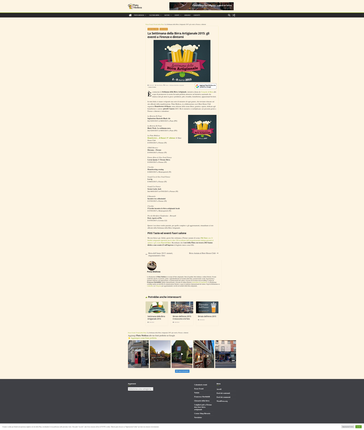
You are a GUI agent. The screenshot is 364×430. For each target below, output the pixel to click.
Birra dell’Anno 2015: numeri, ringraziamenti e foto (160, 254)
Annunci (187, 15)
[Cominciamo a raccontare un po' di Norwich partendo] (225, 354)
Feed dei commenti (223, 397)
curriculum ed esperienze (199, 282)
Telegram (158, 286)
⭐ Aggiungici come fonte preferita (142, 338)
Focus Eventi (149, 24)
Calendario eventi (200, 384)
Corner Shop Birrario (202, 413)
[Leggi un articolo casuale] (233, 15)
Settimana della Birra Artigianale (176, 85)
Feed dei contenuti (223, 393)
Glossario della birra (201, 400)
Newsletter (198, 417)
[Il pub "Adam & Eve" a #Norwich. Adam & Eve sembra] (160, 354)
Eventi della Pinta (159, 24)
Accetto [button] (358, 427)
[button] (145, 15)
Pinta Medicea (139, 15)
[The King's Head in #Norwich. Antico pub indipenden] (203, 354)
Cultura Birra (154, 15)
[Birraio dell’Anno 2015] (207, 302)
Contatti (197, 15)
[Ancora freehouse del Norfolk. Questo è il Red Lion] (138, 354)
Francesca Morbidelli (202, 396)
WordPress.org (222, 401)
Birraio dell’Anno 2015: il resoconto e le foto (182, 317)
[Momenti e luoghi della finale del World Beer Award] (182, 354)
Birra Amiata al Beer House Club (202, 253)
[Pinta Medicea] (130, 15)
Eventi (177, 15)
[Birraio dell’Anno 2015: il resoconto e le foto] (182, 302)
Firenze (166, 85)
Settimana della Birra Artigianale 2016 (156, 317)
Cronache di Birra (207, 92)
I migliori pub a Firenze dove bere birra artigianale (203, 407)
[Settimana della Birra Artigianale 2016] (157, 302)
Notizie (167, 15)
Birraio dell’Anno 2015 (207, 316)
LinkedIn (150, 286)
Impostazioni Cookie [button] (347, 427)
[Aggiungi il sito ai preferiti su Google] (206, 86)
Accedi (219, 389)
